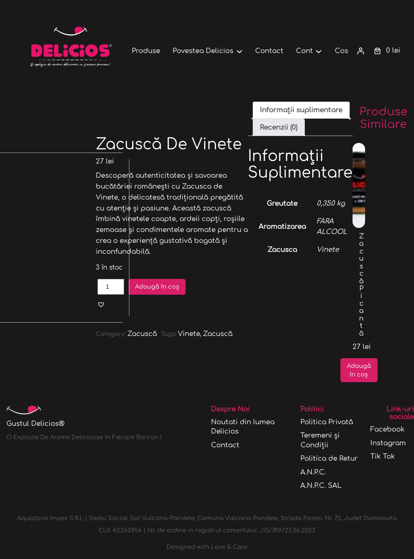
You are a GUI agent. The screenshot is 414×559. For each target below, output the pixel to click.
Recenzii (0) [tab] (279, 127)
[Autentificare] (360, 51)
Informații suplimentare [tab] (301, 110)
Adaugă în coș (157, 286)
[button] (101, 304)
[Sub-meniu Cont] (318, 50)
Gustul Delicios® (35, 423)
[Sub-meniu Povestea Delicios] (239, 50)
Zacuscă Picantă (361, 285)
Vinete (189, 334)
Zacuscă (142, 334)
